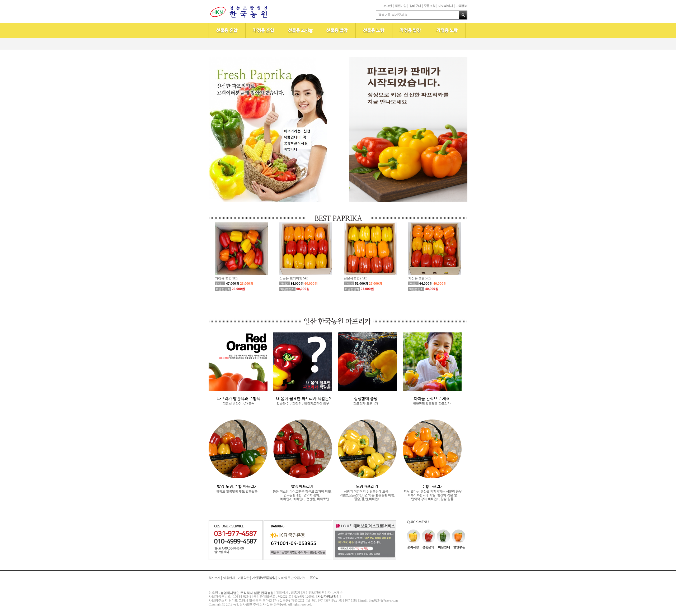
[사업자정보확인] (328, 596)
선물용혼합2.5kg (356, 278)
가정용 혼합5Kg (419, 278)
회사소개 (214, 578)
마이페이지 (445, 6)
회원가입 (400, 6)
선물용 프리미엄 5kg (293, 278)
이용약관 (243, 578)
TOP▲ (314, 578)
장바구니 (415, 6)
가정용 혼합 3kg (226, 278)
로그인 (387, 6)
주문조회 (429, 6)
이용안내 (229, 578)
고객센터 (461, 6)
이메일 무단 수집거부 (292, 578)
